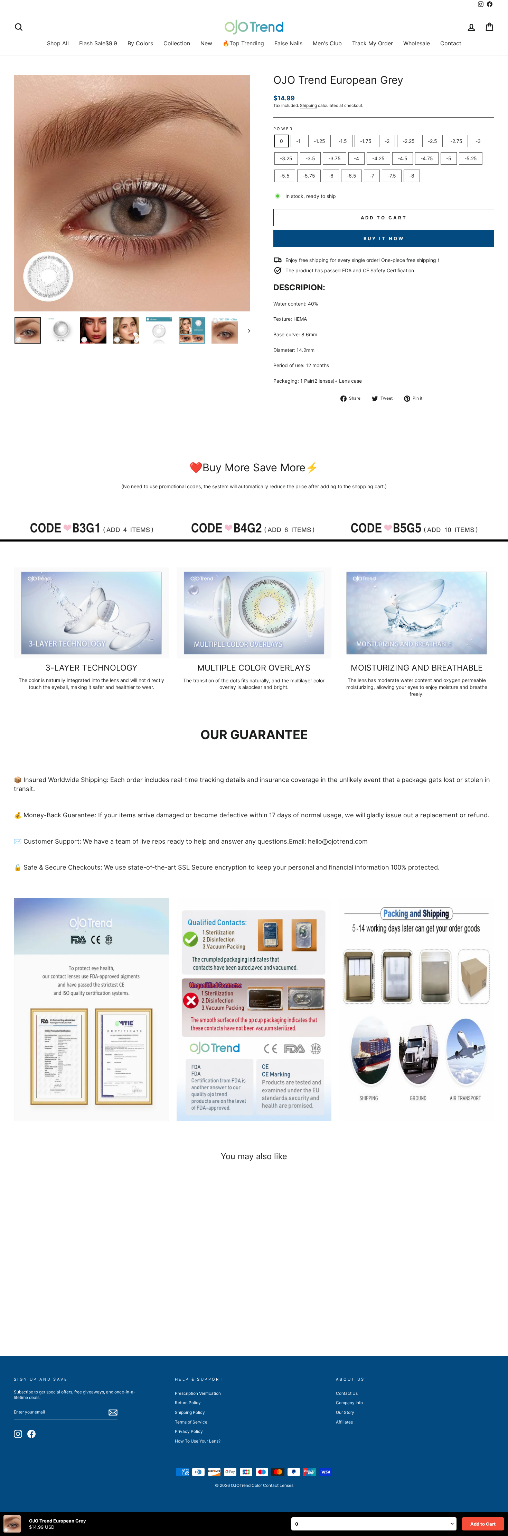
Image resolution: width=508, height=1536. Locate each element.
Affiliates (344, 1422)
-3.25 (286, 158)
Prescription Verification (198, 1393)
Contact (450, 43)
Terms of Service (191, 1422)
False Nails (288, 43)
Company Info (349, 1402)
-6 (330, 176)
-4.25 (378, 158)
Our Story (345, 1412)
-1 (298, 141)
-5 (448, 158)
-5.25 (470, 158)
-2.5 (432, 141)
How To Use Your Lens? (197, 1441)
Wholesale (416, 43)
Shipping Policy (190, 1412)
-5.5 (285, 176)
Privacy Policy (189, 1431)
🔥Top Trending (243, 43)
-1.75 (365, 141)
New (206, 43)
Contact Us (347, 1393)
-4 (356, 158)
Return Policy (188, 1402)
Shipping (308, 105)
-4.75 (427, 158)
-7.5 (391, 176)
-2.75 (456, 141)
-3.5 (310, 158)
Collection (176, 43)
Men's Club (327, 43)
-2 (387, 141)
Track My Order (372, 43)
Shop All (58, 43)
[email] (113, 1412)
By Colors (140, 43)
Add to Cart (483, 1524)
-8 (411, 176)
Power (283, 128)
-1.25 (319, 141)
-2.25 (409, 141)
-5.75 (309, 176)
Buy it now (384, 238)
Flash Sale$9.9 (98, 43)
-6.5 (351, 176)
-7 (371, 176)
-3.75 (334, 158)
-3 (478, 141)
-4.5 (402, 158)
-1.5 (342, 141)
